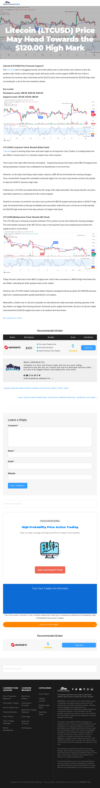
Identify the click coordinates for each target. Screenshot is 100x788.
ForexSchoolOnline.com (11, 3)
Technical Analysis (10, 712)
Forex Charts (8, 716)
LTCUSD (11, 70)
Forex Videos (44, 694)
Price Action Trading (10, 703)
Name (11, 451)
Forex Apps (26, 717)
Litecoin (7, 151)
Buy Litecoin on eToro (12, 318)
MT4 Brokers (27, 728)
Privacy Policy (49, 782)
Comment (13, 426)
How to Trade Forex (10, 707)
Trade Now (88, 348)
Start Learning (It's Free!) (50, 570)
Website (11, 473)
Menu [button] (93, 3)
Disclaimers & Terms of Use (67, 782)
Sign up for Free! (49, 624)
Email (11, 461)
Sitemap (39, 782)
